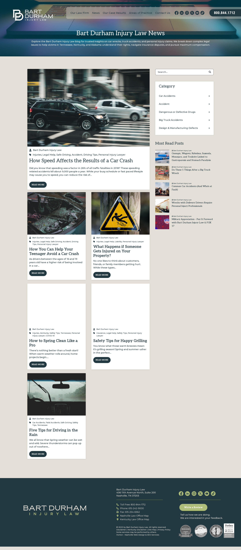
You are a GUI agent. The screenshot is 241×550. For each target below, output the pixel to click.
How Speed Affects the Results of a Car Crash (81, 161)
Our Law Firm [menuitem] (79, 12)
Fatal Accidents (53, 422)
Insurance (100, 333)
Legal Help (49, 154)
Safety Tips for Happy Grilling (120, 341)
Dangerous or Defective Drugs (177, 112)
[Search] (210, 72)
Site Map (152, 530)
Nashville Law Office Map (134, 515)
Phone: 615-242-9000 (132, 508)
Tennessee (66, 333)
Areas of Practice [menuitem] (140, 12)
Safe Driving (63, 154)
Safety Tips (55, 333)
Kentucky (44, 333)
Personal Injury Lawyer (111, 154)
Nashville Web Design (135, 535)
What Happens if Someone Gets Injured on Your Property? (117, 251)
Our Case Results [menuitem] (114, 12)
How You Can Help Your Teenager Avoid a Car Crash (54, 251)
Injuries (37, 154)
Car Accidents (38, 422)
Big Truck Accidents (171, 120)
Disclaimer (121, 530)
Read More (38, 185)
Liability (118, 241)
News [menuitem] (96, 12)
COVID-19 (50, 336)
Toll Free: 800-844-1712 (133, 504)
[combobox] (184, 72)
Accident (77, 154)
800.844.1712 (224, 13)
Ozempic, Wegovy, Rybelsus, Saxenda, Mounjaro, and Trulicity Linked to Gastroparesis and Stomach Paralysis (191, 157)
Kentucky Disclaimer (137, 530)
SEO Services (153, 535)
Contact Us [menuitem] (162, 12)
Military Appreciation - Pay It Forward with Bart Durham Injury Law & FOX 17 (192, 222)
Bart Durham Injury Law (47, 150)
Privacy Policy (164, 530)
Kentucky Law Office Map (134, 519)
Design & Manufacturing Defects (178, 128)
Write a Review (193, 507)
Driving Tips (90, 154)
